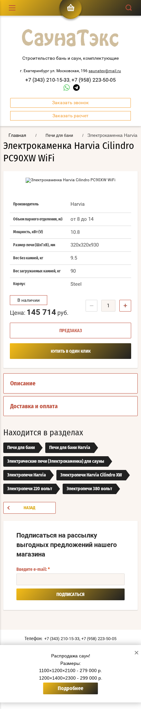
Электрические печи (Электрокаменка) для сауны (55, 461)
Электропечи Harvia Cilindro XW (91, 475)
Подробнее (70, 688)
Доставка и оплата (34, 407)
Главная (17, 135)
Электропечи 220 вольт (29, 489)
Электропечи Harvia (26, 475)
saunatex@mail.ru (105, 71)
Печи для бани (21, 447)
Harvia (77, 204)
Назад (29, 508)
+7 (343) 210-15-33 (47, 80)
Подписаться (70, 594)
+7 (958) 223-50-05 (93, 80)
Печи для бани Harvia (69, 447)
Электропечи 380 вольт (89, 489)
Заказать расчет (70, 115)
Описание (22, 384)
